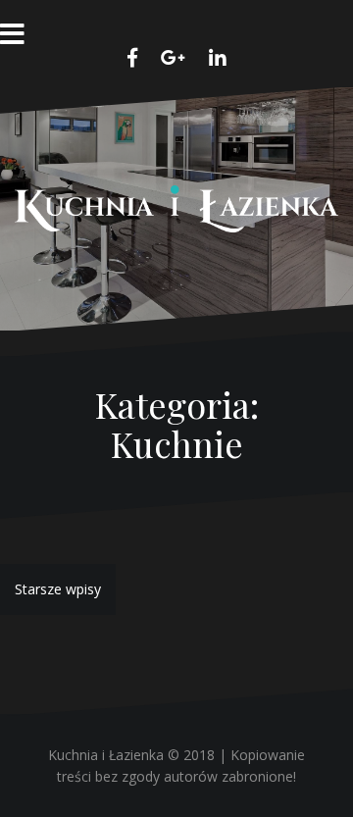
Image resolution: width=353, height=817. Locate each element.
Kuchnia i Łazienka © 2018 (131, 754)
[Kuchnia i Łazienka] (176, 207)
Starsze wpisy (58, 589)
